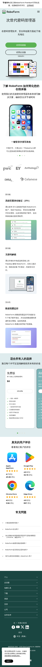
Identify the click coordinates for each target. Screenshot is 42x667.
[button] (10, 523)
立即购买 (30, 5)
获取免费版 (20, 391)
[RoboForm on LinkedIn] (27, 627)
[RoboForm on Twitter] (22, 627)
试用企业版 (21, 52)
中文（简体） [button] (22, 636)
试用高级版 (21, 45)
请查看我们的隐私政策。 (13, 656)
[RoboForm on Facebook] (13, 627)
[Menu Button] (38, 11)
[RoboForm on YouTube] (18, 627)
